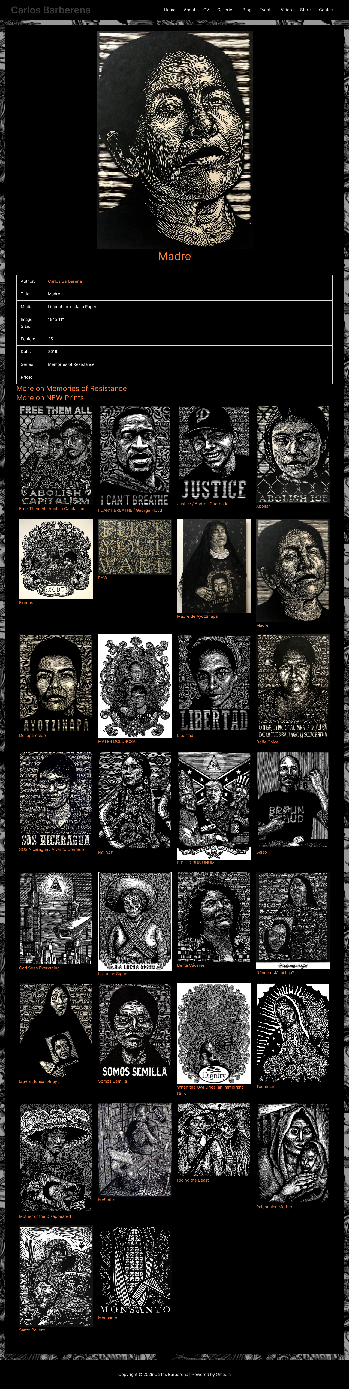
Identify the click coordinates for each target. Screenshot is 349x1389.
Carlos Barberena (51, 10)
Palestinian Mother (274, 1206)
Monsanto (107, 1317)
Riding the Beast (193, 1180)
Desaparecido (32, 735)
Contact (326, 9)
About (189, 9)
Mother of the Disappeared (45, 1216)
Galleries (225, 9)
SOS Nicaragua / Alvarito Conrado (51, 849)
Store (305, 9)
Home (170, 9)
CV (206, 9)
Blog (247, 9)
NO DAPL (107, 852)
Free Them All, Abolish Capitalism (51, 508)
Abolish (263, 506)
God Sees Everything (39, 968)
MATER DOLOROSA (117, 741)
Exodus (26, 602)
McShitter (107, 1199)
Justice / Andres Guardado (202, 503)
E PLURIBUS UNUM (196, 862)
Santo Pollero (32, 1330)
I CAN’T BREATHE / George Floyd (130, 510)
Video (286, 9)
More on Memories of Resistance (71, 388)
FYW (102, 577)
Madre (262, 625)
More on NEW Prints (50, 397)
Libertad (185, 735)
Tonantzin (265, 1086)
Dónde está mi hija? (275, 972)
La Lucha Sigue (112, 973)
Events (266, 9)
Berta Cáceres (191, 965)
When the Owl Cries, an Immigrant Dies (210, 1090)
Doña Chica (267, 742)
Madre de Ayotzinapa (197, 616)
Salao (261, 852)
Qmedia (223, 1374)
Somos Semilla (112, 1081)
